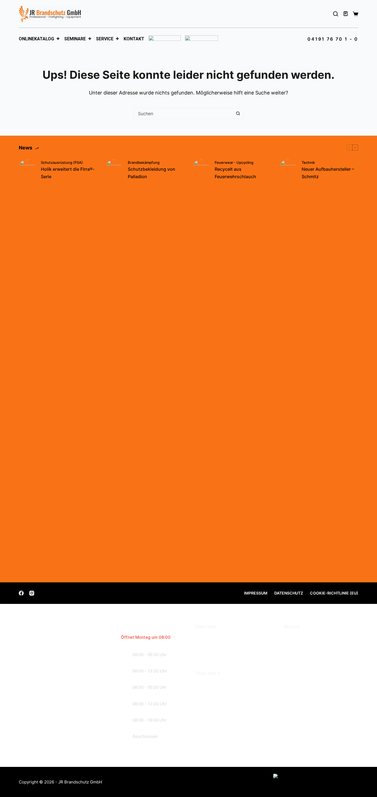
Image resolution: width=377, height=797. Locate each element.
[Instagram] (31, 593)
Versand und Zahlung (220, 693)
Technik (308, 162)
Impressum (255, 593)
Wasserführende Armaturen (316, 654)
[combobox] (183, 113)
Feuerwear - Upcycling (234, 162)
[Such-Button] (238, 114)
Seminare (75, 38)
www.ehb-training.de (326, 719)
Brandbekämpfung (144, 162)
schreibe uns (51, 735)
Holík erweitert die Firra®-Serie (68, 172)
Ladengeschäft (212, 646)
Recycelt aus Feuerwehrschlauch (235, 172)
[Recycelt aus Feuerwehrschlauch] (201, 367)
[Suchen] (335, 13)
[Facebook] (21, 593)
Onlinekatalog (36, 38)
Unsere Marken (213, 654)
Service (104, 38)
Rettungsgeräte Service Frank (319, 646)
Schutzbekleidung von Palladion (151, 172)
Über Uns (206, 638)
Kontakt (134, 38)
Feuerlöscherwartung (309, 638)
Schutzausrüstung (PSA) (62, 162)
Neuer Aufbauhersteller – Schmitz (328, 172)
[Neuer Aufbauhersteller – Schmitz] (288, 367)
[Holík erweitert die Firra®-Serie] (27, 367)
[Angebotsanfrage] (346, 13)
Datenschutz (288, 593)
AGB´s (202, 684)
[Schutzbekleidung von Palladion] (114, 367)
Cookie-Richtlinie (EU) (334, 593)
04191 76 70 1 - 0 (332, 39)
